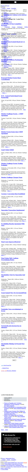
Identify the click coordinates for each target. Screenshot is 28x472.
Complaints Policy (19, 465)
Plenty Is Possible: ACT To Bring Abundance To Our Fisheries (12, 403)
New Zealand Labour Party (16, 427)
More (2, 429)
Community (6, 20)
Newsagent (20, 462)
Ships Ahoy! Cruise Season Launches (14, 423)
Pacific (5, 19)
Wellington (6, 15)
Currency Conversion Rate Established (13, 194)
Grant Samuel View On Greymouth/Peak (13, 293)
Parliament (19, 27)
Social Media (8, 464)
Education (6, 50)
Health (5, 51)
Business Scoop (7, 17)
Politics (26, 27)
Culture (5, 48)
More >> (10, 74)
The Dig (6, 16)
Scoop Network (15, 464)
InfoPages (6, 23)
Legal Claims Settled (7, 150)
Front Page (7, 27)
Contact (6, 462)
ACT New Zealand (9, 405)
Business (6, 44)
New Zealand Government (16, 424)
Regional (6, 43)
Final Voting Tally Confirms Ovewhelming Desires (9, 259)
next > (14, 360)
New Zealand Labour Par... (15, 413)
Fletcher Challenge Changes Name (11, 177)
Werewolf (6, 13)
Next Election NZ (10, 465)
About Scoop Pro (17, 466)
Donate (25, 462)
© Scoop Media (4, 469)
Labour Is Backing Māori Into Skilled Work (15, 426)
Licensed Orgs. (9, 466)
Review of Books (8, 22)
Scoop (5, 12)
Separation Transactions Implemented (12, 210)
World (5, 47)
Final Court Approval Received (10, 242)
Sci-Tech (6, 46)
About (9, 462)
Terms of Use (7, 468)
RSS (6, 429)
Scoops (13, 27)
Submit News (14, 462)
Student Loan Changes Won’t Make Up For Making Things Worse (14, 412)
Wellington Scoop (8, 59)
